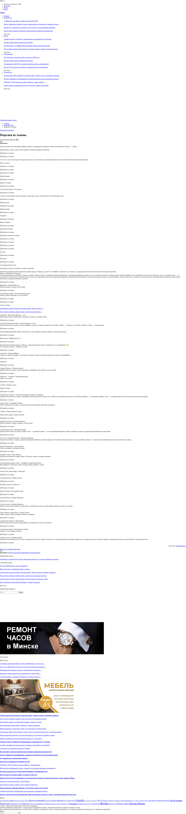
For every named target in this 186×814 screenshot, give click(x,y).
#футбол (73, 800)
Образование (8, 54)
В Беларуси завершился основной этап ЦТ (15, 761)
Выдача (137, 800)
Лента (6, 7)
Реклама (73, 804)
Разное (11, 130)
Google (80, 800)
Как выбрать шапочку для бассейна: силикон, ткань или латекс (21, 722)
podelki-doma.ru (181, 546)
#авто (1, 800)
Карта (6, 9)
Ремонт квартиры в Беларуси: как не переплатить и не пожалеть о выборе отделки (31, 24)
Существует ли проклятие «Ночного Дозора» (15, 748)
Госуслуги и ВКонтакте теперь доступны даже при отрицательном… (23, 667)
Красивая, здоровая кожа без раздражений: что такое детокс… (20, 673)
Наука (6, 36)
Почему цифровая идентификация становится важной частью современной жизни (31, 79)
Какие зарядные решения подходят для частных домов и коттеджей (26, 85)
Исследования (176, 800)
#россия (60, 800)
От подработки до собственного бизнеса (14, 758)
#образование (48, 800)
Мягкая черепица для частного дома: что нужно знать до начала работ (23, 729)
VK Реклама (104, 800)
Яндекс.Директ (123, 804)
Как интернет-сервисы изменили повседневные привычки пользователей (28, 31)
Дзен (150, 801)
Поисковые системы (43, 804)
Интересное (8, 18)
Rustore (95, 800)
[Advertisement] (93, 104)
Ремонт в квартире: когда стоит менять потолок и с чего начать (21, 738)
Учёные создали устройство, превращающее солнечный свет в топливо (27, 39)
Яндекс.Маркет (137, 803)
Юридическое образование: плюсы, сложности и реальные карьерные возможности (27, 768)
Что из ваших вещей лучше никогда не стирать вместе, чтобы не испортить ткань (31, 49)
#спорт (65, 800)
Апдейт (122, 800)
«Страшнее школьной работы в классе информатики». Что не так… (22, 663)
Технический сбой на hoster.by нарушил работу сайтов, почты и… (22, 308)
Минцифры (14, 804)
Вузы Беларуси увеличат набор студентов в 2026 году (22, 57)
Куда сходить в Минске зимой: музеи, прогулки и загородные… (21, 312)
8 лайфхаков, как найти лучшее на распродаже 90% (21, 21)
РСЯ (68, 804)
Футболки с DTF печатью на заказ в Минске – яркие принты (24, 82)
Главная (6, 16)
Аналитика (117, 800)
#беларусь (6, 800)
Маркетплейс (5, 804)
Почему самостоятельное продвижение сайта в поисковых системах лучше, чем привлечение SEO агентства (38, 794)
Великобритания (128, 800)
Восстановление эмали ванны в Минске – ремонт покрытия (20, 725)
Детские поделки (144, 800)
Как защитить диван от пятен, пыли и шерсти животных (19, 785)
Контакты (7, 6)
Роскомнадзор (81, 804)
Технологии (8, 72)
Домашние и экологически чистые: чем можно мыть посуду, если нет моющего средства (29, 559)
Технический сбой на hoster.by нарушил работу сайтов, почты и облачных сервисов (31, 75)
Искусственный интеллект (161, 800)
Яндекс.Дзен (113, 804)
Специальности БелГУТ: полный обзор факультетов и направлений (26, 64)
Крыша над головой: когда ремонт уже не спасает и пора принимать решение (29, 27)
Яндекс (104, 803)
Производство (4, 130)
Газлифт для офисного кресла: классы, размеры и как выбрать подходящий (25, 745)
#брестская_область (19, 800)
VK (98, 800)
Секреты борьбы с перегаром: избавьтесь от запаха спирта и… (20, 677)
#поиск (54, 800)
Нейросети (26, 804)
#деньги (27, 800)
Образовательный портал (8, 120)
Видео (133, 800)
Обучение (33, 804)
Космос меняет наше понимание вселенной (18, 42)
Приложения (63, 804)
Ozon (91, 800)
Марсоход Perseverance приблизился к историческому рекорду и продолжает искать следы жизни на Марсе (37, 778)
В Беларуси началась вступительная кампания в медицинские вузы (23, 771)
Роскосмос (88, 804)
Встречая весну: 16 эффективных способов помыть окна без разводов (27, 46)
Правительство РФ (55, 804)
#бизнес (11, 800)
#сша (69, 801)
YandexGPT (111, 800)
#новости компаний (36, 800)
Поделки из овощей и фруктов (10, 549)
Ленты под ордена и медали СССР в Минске (15, 781)
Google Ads (87, 800)
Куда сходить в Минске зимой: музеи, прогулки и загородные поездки (23, 719)
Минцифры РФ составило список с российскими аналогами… (20, 670)
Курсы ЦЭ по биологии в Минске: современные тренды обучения (26, 67)
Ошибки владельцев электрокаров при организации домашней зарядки (23, 791)
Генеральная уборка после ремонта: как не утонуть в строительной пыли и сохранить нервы (30, 732)
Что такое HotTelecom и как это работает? (13, 566)
